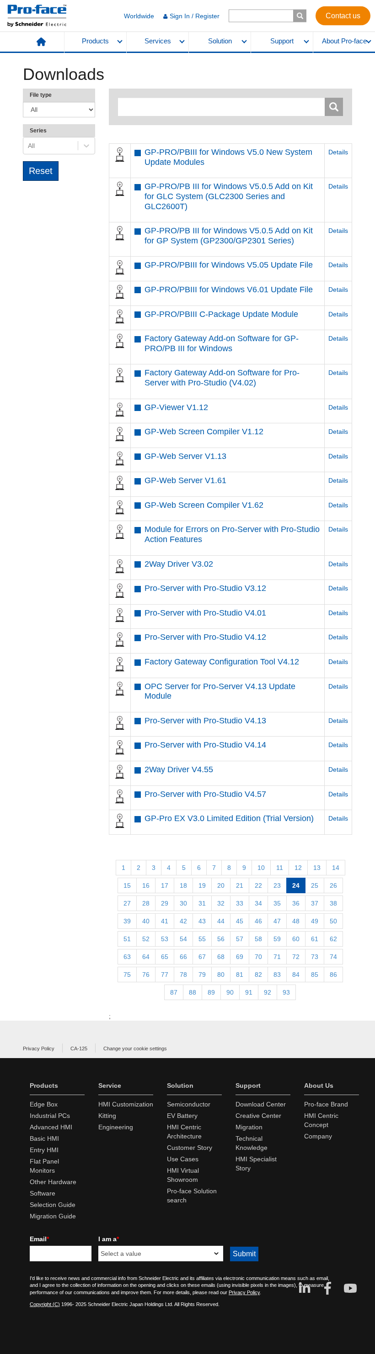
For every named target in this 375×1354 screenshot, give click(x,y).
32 (221, 903)
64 (146, 956)
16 (146, 885)
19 (202, 885)
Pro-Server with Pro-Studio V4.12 (205, 637)
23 (277, 885)
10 (261, 867)
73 (314, 956)
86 (333, 974)
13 (317, 867)
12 (298, 867)
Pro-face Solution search (192, 1195)
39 (127, 921)
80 (221, 974)
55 (202, 939)
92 (267, 992)
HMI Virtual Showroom (183, 1175)
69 (239, 956)
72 (296, 956)
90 (230, 992)
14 (335, 867)
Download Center (261, 1104)
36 (296, 903)
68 (221, 956)
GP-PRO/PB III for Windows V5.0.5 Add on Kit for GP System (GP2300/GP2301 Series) (229, 235)
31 (202, 903)
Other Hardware (53, 1181)
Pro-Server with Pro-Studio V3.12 (205, 588)
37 (314, 903)
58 (258, 939)
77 (164, 974)
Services (158, 41)
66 (183, 956)
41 (164, 921)
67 (202, 956)
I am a (108, 1239)
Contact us (343, 15)
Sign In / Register (195, 16)
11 (279, 867)
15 (127, 885)
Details (338, 152)
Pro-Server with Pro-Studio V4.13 (205, 720)
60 (296, 939)
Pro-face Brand (326, 1104)
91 (248, 992)
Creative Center (258, 1115)
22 (258, 885)
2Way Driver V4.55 (179, 769)
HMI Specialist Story (256, 1163)
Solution (220, 41)
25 (314, 885)
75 (127, 974)
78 (183, 974)
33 (239, 903)
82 (258, 974)
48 (296, 921)
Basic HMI (44, 1138)
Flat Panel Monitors (44, 1166)
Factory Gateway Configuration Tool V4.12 (222, 661)
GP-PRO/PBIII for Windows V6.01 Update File (229, 289)
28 (146, 903)
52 (146, 939)
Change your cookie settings (135, 1048)
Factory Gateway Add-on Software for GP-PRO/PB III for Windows (222, 343)
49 (314, 921)
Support (282, 41)
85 (314, 974)
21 (239, 885)
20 (221, 885)
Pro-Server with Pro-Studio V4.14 (205, 744)
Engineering (115, 1127)
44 (221, 921)
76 (146, 974)
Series (38, 130)
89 (211, 992)
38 (333, 903)
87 (173, 992)
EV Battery (182, 1115)
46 (258, 921)
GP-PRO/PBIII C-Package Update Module (221, 314)
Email (39, 1239)
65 (164, 956)
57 (239, 939)
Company (318, 1136)
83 (277, 974)
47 (277, 921)
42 (183, 921)
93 (286, 992)
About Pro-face (344, 41)
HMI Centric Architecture (184, 1131)
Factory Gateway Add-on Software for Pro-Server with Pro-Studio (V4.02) (222, 377)
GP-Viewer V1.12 (176, 407)
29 (164, 903)
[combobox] (29, 145)
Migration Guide (53, 1216)
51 (127, 939)
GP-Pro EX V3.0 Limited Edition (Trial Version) (229, 818)
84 (296, 974)
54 (183, 939)
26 (333, 885)
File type (41, 95)
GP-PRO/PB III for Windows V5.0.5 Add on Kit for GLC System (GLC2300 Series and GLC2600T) (229, 196)
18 (183, 885)
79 (202, 974)
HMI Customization (125, 1104)
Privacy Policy (38, 1048)
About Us (318, 1085)
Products (95, 41)
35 (277, 903)
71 (277, 956)
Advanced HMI (51, 1127)
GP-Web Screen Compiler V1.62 (204, 505)
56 (221, 939)
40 (146, 921)
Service (109, 1085)
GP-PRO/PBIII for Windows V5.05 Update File (229, 264)
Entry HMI (44, 1150)
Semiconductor (188, 1104)
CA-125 (78, 1048)
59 (277, 939)
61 (314, 939)
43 (202, 921)
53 (164, 939)
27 (127, 903)
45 (239, 921)
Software (42, 1193)
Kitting (107, 1115)
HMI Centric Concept (321, 1120)
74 (333, 956)
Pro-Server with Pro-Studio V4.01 (205, 612)
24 (296, 885)
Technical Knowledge (252, 1143)
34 (258, 903)
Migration (249, 1127)
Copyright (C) (45, 1304)
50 (333, 921)
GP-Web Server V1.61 (185, 480)
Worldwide (139, 16)
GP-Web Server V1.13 (185, 456)
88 (192, 992)
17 (164, 885)
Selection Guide (52, 1204)
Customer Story (189, 1147)
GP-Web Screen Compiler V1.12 (204, 431)
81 (239, 974)
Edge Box (44, 1104)
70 (258, 956)
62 (333, 939)
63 (127, 956)
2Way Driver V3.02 (179, 564)
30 (183, 903)
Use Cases (182, 1159)
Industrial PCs (50, 1115)
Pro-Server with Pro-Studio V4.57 (205, 794)
